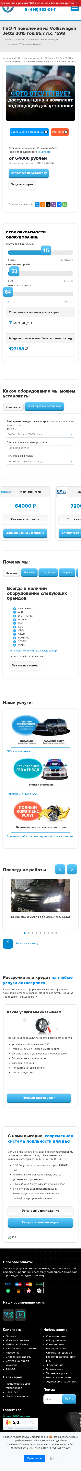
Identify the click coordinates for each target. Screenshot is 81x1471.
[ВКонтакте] (59, 204)
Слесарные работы (18, 1356)
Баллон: (11, 428)
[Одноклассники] (42, 204)
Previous (12, 92)
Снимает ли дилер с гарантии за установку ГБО (60, 1357)
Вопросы (67, 572)
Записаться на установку (25, 533)
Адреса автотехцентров (61, 1381)
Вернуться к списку (27, 943)
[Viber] (53, 204)
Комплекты (13, 407)
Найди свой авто (17, 1344)
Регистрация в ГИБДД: (20, 455)
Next (69, 92)
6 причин (29, 572)
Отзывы (11, 1336)
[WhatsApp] (64, 204)
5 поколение (54, 1369)
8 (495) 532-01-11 (40, 9)
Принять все (34, 1458)
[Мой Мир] (37, 204)
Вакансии (12, 1392)
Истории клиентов (17, 1340)
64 (8, 292)
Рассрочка (12, 1352)
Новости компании (58, 1377)
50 (14, 271)
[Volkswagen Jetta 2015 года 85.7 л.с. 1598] (40, 93)
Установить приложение (40, 1211)
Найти (69, 1399)
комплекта (44, 151)
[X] (48, 204)
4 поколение (55, 1365)
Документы (48, 572)
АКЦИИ (10, 1369)
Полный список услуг (39, 1098)
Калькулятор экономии (21, 1348)
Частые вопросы (57, 1373)
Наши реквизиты (17, 1396)
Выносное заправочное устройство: (28, 442)
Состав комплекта (25, 519)
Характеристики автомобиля (44, 406)
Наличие (11, 573)
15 (46, 250)
